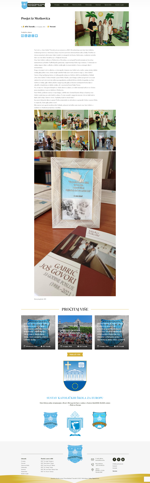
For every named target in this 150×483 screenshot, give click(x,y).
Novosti (52, 27)
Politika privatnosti (118, 464)
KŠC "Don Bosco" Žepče (47, 463)
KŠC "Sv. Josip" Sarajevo (47, 461)
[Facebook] (22, 36)
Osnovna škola (25, 465)
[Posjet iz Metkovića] (102, 45)
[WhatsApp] (33, 36)
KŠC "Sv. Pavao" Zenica (47, 471)
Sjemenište (24, 471)
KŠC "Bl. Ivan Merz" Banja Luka (49, 469)
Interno (115, 471)
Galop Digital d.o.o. (94, 478)
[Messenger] (36, 36)
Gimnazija (24, 467)
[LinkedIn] (26, 36)
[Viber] (29, 36)
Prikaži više (75, 354)
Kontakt (115, 468)
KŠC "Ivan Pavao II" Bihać (48, 465)
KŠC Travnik (30, 27)
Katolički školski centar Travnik (33, 5)
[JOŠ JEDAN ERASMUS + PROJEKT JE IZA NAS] (75, 332)
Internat (23, 469)
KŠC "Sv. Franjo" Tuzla (47, 467)
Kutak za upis (24, 473)
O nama (23, 461)
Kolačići (115, 466)
